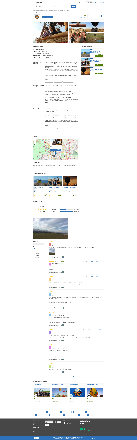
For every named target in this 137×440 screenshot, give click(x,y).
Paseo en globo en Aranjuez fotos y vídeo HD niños (54, 188)
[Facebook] (90, 438)
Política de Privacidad (36, 431)
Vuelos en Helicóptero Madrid (71, 414)
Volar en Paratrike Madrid (42, 414)
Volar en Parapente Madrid (93, 411)
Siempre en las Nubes (74, 384)
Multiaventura (55, 2)
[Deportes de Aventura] (37, 2)
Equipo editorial (35, 428)
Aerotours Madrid (37, 384)
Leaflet (69, 159)
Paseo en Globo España (49, 81)
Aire (47, 2)
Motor (65, 2)
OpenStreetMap (73, 159)
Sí (63, 307)
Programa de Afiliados (36, 427)
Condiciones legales (36, 430)
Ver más (98, 55)
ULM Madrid (83, 414)
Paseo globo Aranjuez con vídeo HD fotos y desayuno (40, 188)
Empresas (96, 2)
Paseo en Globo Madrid (57, 81)
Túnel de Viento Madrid (66, 411)
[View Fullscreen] (35, 144)
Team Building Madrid (48, 128)
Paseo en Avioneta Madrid (53, 411)
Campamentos (70, 2)
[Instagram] (94, 438)
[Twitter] (92, 438)
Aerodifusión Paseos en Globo (57, 384)
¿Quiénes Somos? (36, 421)
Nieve (50, 2)
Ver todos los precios (92, 76)
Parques (61, 2)
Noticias (34, 423)
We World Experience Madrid (92, 384)
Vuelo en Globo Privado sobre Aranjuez (70, 188)
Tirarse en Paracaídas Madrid (56, 414)
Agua (44, 2)
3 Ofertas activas (83, 17)
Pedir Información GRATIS (47, 17)
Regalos (76, 2)
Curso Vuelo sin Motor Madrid (95, 414)
